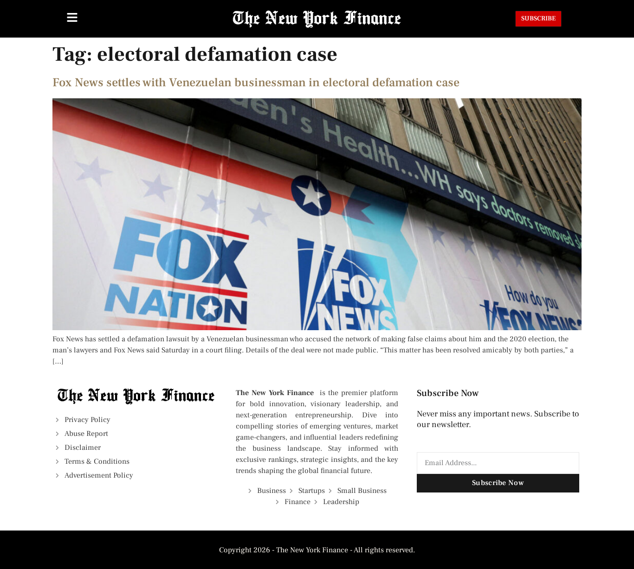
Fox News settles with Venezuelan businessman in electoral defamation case (255, 82)
